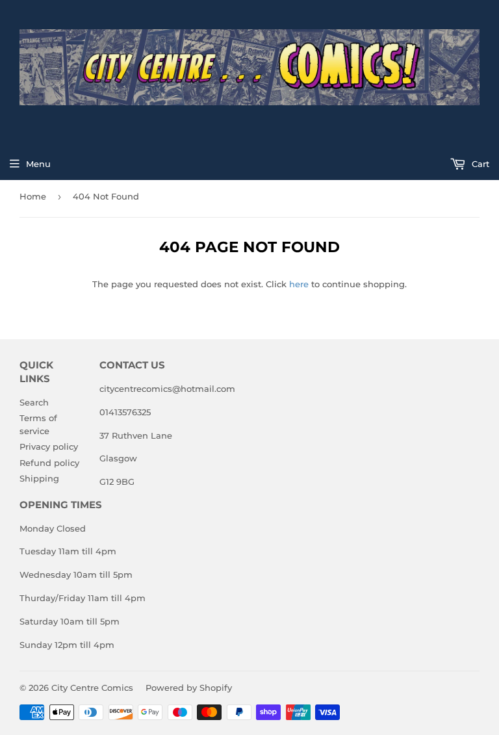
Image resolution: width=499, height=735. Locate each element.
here (299, 284)
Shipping (39, 478)
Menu (38, 164)
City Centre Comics (92, 687)
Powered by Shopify (189, 687)
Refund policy (49, 463)
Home (32, 196)
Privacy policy (48, 446)
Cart (479, 164)
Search (34, 402)
